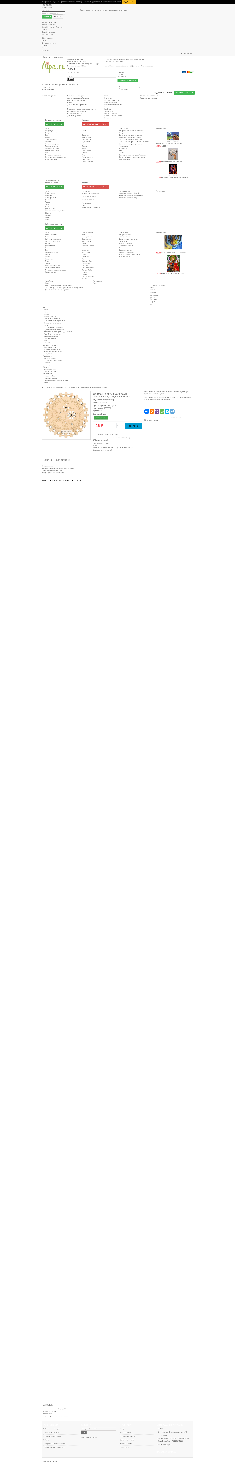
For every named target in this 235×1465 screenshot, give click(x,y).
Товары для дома (49, 369)
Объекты (48, 213)
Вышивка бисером (125, 243)
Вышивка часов (124, 257)
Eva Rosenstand (88, 268)
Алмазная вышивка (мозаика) (78, 98)
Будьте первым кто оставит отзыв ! (56, 1416)
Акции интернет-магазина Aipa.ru (55, 380)
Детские (48, 200)
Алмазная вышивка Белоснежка (131, 195)
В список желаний (111, 434)
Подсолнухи (86, 150)
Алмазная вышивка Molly (128, 198)
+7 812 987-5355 (176, 1441)
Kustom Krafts (87, 270)
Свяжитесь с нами (127, 1440)
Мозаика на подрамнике (91, 193)
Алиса (84, 235)
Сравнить (100, 434)
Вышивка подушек (125, 250)
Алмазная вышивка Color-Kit (129, 193)
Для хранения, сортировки (91, 207)
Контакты (45, 50)
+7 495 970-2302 (170, 1438)
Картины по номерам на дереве (130, 135)
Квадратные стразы (89, 196)
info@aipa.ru (167, 1445)
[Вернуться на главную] (42, 387)
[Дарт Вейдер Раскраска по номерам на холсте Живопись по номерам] (173, 170)
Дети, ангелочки (51, 133)
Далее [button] (88, 412)
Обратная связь (47, 38)
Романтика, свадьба (52, 265)
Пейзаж (47, 257)
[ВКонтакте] (146, 411)
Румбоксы (108, 98)
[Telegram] (172, 411)
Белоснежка (86, 239)
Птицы (84, 131)
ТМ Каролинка (87, 237)
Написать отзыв (50, 1411)
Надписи (48, 254)
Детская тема (50, 246)
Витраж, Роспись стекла (52, 360)
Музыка (47, 137)
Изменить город (147, 66)
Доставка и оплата (48, 43)
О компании (47, 374)
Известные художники (53, 155)
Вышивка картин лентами (128, 248)
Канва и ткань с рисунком (128, 239)
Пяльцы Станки (124, 237)
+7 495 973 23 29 (48, 7)
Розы (83, 155)
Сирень (84, 146)
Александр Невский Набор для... (173, 273)
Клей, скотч (47, 354)
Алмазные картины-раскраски (130, 137)
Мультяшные (86, 142)
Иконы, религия (87, 157)
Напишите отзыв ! (101, 440)
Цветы (84, 153)
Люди (47, 135)
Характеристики (63, 460)
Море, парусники (51, 159)
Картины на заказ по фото (95, 124)
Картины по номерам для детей (130, 144)
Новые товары (125, 1432)
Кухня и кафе (50, 193)
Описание (48, 460)
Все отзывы (47, 1414)
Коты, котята (86, 137)
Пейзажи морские (51, 146)
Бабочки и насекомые (53, 239)
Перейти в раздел (54, 124)
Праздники (49, 259)
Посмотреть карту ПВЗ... (76, 66)
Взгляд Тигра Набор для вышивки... (174, 252)
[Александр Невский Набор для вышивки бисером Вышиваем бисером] (173, 263)
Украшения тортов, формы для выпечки (58, 332)
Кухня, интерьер (51, 139)
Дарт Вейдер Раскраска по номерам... (175, 177)
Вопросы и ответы (50, 378)
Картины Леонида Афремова (55, 157)
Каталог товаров (49, 316)
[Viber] (157, 411)
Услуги (45, 367)
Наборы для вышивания (52, 323)
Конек (84, 243)
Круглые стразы (88, 200)
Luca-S (84, 274)
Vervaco (85, 279)
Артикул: (96, 411)
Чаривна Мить (87, 261)
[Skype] (167, 411)
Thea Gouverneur (88, 277)
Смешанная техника (126, 246)
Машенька (85, 250)
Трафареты (47, 356)
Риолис (84, 259)
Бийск (47, 10)
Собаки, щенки (87, 161)
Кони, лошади (87, 139)
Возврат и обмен (49, 376)
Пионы (84, 144)
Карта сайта (124, 1447)
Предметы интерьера (52, 241)
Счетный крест (124, 241)
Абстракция (49, 131)
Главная (46, 314)
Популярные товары (127, 1436)
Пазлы (106, 96)
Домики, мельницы (52, 150)
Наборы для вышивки (53, 1436)
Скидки (122, 1429)
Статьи (44, 48)
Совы (84, 133)
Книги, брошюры (49, 365)
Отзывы (44, 45)
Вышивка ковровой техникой (129, 254)
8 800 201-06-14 (47, 5)
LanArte (84, 272)
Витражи (46, 363)
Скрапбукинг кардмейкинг (52, 334)
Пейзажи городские (52, 144)
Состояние (97, 414)
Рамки (121, 150)
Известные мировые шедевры (56, 270)
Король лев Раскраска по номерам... (169, 143)
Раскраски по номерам (75, 96)
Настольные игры (49, 347)
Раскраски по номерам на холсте (131, 131)
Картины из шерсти (50, 336)
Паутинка (85, 257)
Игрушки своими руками (52, 349)
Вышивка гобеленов (126, 252)
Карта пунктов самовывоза (53, 57)
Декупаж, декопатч (50, 338)
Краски (121, 153)
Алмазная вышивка (52, 1432)
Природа (48, 142)
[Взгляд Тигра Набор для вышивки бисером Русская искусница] (173, 242)
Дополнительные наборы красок (57, 290)
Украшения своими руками (53, 352)
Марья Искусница (88, 248)
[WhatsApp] (162, 411)
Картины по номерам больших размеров (134, 142)
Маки (84, 148)
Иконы (47, 237)
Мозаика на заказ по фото (95, 187)
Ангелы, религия (51, 235)
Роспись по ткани (49, 358)
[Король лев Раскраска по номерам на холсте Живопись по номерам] (173, 136)
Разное (47, 202)
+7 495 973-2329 (183, 1438)
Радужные (85, 159)
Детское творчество (50, 345)
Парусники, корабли (52, 252)
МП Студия (86, 252)
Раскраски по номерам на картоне (131, 133)
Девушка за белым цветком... (172, 161)
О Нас (44, 40)
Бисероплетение (125, 235)
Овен (84, 254)
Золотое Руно (87, 241)
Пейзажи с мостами (52, 148)
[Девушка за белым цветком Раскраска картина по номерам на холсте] (173, 154)
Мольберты (123, 148)
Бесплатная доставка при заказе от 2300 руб (154, 299)
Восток (47, 243)
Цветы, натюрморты (52, 268)
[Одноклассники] (152, 411)
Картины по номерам (52, 1429)
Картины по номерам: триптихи (130, 139)
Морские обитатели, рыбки (55, 211)
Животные (85, 135)
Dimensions (86, 263)
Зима (46, 153)
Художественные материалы (54, 329)
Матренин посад (88, 246)
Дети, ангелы (49, 209)
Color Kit (85, 265)
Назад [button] (44, 412)
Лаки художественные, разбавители (132, 155)
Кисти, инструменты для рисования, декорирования (64, 288)
